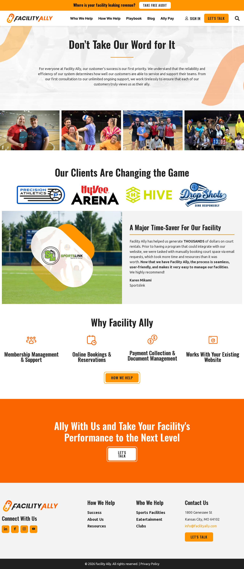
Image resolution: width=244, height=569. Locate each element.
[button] (237, 18)
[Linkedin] (5, 529)
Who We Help (81, 18)
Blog (151, 18)
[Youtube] (33, 529)
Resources (96, 526)
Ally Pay (167, 18)
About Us (95, 519)
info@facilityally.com (201, 526)
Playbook (134, 18)
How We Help (109, 18)
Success (94, 512)
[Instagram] (24, 529)
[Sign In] (186, 18)
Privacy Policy (149, 564)
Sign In (195, 18)
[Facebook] (15, 529)
